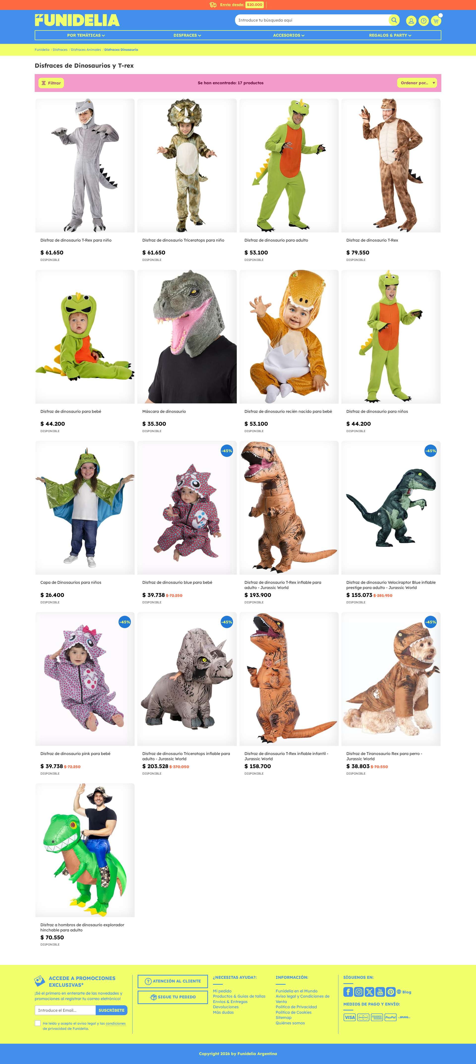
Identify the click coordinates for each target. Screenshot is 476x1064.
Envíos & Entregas (230, 1001)
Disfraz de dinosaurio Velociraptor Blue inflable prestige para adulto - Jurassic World (391, 585)
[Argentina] (348, 992)
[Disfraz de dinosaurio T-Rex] (391, 166)
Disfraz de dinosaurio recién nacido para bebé (288, 411)
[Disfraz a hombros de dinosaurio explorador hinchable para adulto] (85, 850)
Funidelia (42, 50)
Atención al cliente (176, 981)
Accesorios (286, 35)
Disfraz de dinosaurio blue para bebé (177, 582)
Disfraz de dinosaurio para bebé (70, 411)
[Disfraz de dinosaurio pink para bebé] (85, 679)
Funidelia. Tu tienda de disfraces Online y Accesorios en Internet (77, 20)
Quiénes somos (290, 1022)
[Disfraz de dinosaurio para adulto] (289, 166)
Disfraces (185, 35)
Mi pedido (222, 990)
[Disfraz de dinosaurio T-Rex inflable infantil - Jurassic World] (289, 679)
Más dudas (223, 1012)
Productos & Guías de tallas (239, 996)
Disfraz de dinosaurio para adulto (276, 240)
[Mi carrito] (436, 21)
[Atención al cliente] (423, 21)
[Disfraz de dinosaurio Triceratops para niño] (187, 166)
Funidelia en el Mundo (297, 990)
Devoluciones (226, 1006)
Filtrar (54, 83)
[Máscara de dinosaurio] (187, 337)
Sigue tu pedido (176, 996)
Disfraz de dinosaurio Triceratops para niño (183, 240)
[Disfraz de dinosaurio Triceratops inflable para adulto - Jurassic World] (187, 679)
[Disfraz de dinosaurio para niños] (391, 337)
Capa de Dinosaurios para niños (70, 582)
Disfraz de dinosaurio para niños (377, 411)
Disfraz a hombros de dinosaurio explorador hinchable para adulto (82, 927)
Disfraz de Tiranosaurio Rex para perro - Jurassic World (384, 756)
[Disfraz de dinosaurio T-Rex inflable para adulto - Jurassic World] (289, 508)
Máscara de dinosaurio (164, 411)
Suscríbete (111, 1010)
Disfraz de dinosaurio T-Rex (372, 240)
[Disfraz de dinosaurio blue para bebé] (187, 508)
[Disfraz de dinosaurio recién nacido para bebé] (289, 337)
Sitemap (284, 1017)
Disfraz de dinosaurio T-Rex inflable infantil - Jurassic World (286, 756)
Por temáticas (84, 35)
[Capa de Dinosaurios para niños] (85, 508)
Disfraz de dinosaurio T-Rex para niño (76, 240)
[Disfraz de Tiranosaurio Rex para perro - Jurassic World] (391, 679)
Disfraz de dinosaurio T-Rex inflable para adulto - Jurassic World (282, 585)
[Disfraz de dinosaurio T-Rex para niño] (85, 166)
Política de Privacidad (296, 1006)
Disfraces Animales (86, 50)
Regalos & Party (388, 35)
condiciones (116, 1023)
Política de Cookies (294, 1012)
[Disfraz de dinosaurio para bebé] (85, 337)
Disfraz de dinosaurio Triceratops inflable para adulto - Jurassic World (186, 756)
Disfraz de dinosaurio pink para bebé (75, 753)
